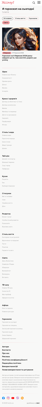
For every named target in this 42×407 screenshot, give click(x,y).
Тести (4, 244)
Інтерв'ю (5, 91)
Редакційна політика (11, 363)
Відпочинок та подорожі (10, 240)
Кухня (4, 176)
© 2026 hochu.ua (8, 403)
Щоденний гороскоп (9, 338)
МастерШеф (6, 294)
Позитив (5, 247)
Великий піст (6, 271)
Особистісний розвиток (10, 220)
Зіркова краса (7, 81)
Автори (5, 347)
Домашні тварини (8, 162)
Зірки (4, 72)
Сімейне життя (7, 203)
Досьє (4, 84)
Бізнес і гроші (6, 217)
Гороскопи (33, 18)
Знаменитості (7, 78)
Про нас (5, 353)
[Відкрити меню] (38, 2)
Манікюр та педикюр (9, 111)
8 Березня (6, 53)
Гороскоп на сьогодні (9, 322)
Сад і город (6, 165)
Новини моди (6, 135)
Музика (4, 88)
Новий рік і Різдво (8, 264)
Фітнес (4, 125)
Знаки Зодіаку (7, 335)
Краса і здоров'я (9, 99)
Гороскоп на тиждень (9, 325)
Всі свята (5, 277)
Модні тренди (7, 145)
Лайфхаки (5, 169)
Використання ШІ (10, 367)
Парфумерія (6, 121)
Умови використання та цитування (17, 370)
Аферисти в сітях (8, 298)
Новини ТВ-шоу (7, 288)
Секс (4, 200)
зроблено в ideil (33, 403)
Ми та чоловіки (7, 196)
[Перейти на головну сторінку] (8, 2)
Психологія (6, 223)
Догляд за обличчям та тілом (12, 102)
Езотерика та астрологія (10, 237)
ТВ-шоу (5, 285)
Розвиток (6, 214)
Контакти (6, 350)
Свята (6, 22)
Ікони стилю (6, 142)
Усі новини (8, 18)
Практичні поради (8, 138)
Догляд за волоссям (9, 105)
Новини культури (8, 311)
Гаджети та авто (7, 250)
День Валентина (7, 261)
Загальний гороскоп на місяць (12, 329)
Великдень (6, 274)
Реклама (6, 357)
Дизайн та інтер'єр (8, 159)
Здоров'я (5, 118)
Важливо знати (7, 227)
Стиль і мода (8, 132)
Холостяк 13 (6, 291)
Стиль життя (20, 18)
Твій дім (5, 156)
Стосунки (6, 194)
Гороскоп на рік (7, 332)
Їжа (3, 183)
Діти (3, 206)
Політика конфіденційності (14, 360)
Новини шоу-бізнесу (9, 75)
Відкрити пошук (33, 2)
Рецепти (5, 179)
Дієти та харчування (9, 115)
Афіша (5, 305)
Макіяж (4, 108)
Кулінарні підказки (8, 186)
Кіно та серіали (7, 308)
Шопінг (4, 148)
